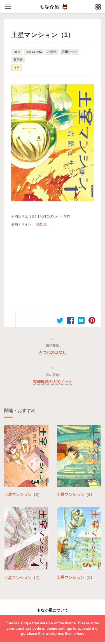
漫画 (16, 67)
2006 (16, 51)
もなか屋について (52, 610)
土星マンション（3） (23, 494)
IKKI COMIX (33, 51)
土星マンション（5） (75, 577)
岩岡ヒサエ (69, 51)
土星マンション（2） (75, 494)
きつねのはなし (52, 352)
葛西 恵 (41, 224)
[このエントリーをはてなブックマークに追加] (81, 320)
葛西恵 (18, 59)
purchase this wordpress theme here (52, 633)
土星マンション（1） (42, 34)
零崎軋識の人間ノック (52, 381)
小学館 (52, 51)
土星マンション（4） (23, 577)
